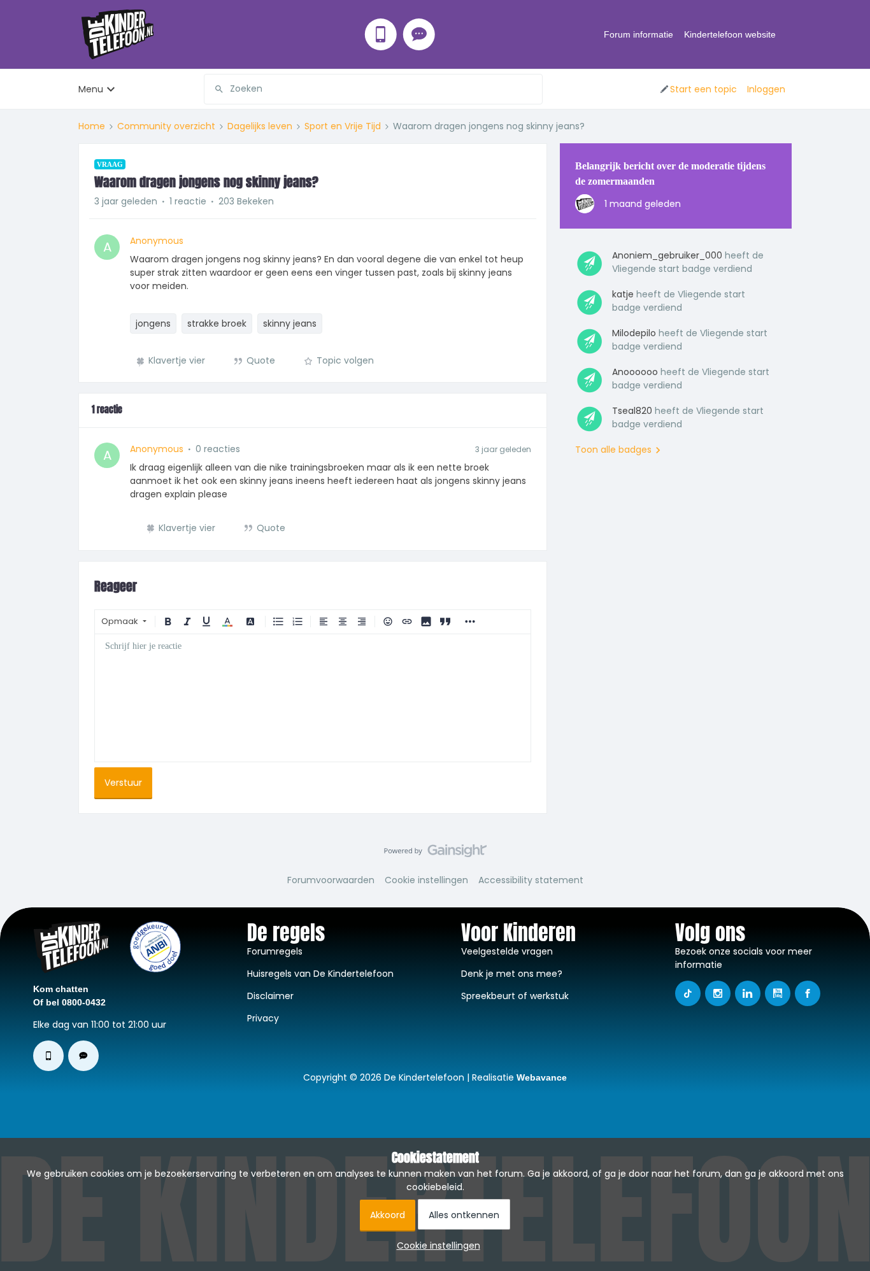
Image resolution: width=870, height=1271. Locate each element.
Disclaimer (270, 996)
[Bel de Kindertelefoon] (381, 34)
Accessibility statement (530, 880)
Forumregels (275, 951)
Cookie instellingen (426, 880)
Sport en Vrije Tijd (342, 126)
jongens (153, 323)
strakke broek (216, 323)
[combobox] (373, 89)
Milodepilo (634, 333)
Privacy (263, 1018)
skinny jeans (290, 323)
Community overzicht (166, 126)
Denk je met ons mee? (511, 973)
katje (623, 294)
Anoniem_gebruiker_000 (667, 255)
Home (91, 126)
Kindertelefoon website (730, 34)
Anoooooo (635, 372)
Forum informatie (638, 34)
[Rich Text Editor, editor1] (313, 698)
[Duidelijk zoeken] (532, 89)
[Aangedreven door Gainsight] (435, 853)
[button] (698, 89)
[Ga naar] (214, 89)
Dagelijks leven (259, 126)
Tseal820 (632, 410)
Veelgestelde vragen (507, 951)
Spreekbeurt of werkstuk (515, 996)
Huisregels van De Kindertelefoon (320, 973)
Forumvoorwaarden (330, 880)
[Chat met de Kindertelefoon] (419, 34)
